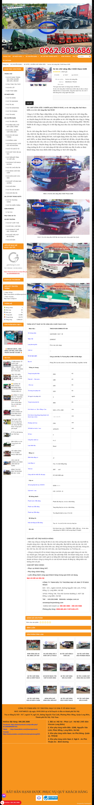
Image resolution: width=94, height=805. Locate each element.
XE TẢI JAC (10, 104)
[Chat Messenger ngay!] (4, 795)
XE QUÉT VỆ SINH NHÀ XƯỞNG (14, 182)
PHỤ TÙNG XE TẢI (10, 215)
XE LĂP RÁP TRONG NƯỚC (49, 56)
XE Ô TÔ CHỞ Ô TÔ (13, 148)
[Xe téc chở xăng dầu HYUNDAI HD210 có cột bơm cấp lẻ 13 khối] (83, 645)
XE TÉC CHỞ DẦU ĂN (13, 167)
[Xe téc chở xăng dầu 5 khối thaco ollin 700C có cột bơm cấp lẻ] (66, 690)
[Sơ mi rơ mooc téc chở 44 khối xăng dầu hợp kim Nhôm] (50, 667)
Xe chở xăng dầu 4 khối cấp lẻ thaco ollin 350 (50, 655)
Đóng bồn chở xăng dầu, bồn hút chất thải (50, 700)
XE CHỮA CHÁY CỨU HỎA (13, 177)
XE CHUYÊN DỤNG (31, 56)
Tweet (66, 75)
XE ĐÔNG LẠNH (12, 140)
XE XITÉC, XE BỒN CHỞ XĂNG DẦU (12, 131)
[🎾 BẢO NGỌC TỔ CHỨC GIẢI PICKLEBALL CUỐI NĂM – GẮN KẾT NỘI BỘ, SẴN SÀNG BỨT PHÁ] (7, 367)
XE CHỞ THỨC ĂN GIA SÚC (14, 153)
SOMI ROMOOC (66, 56)
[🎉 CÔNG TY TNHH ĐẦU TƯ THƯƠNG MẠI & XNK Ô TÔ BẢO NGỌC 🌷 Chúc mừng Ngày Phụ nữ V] (7, 401)
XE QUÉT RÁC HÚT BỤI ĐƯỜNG (13, 235)
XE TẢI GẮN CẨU (12, 121)
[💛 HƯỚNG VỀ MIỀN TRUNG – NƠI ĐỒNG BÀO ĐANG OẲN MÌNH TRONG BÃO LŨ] (7, 390)
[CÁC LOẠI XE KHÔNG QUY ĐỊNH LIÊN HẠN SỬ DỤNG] (7, 466)
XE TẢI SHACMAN (12, 101)
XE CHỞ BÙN (7, 60)
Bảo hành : (61, 84)
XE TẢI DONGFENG (13, 108)
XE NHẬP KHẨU (17, 56)
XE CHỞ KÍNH (11, 186)
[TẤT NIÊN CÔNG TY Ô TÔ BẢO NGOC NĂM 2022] (7, 457)
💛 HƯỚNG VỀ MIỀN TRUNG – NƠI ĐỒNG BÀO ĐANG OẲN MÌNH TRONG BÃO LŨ (16, 387)
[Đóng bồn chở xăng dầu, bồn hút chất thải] (50, 690)
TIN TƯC (9, 212)
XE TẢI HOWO (11, 98)
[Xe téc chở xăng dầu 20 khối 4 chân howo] (33, 690)
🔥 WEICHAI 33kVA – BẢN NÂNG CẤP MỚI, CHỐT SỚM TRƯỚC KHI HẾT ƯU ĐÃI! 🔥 (13, 350)
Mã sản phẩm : (59, 79)
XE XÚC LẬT (11, 87)
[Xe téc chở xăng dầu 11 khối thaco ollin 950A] (33, 667)
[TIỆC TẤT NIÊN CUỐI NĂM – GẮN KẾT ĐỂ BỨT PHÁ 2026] (7, 380)
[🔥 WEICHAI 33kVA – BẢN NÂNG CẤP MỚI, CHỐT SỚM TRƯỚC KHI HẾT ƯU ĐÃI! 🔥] (13, 337)
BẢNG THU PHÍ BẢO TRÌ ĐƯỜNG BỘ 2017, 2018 (16, 471)
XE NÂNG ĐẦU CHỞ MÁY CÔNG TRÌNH (13, 125)
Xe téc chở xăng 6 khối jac (66, 654)
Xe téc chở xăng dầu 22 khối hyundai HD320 (83, 700)
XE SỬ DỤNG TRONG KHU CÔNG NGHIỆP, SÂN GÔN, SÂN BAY (13, 79)
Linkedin (75, 75)
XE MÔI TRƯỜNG (9, 219)
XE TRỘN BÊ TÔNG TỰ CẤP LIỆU (13, 158)
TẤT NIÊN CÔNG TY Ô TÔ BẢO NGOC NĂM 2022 (16, 452)
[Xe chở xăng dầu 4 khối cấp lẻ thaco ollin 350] (50, 645)
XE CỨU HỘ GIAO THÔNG (12, 136)
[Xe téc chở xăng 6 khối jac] (66, 645)
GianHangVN (87, 803)
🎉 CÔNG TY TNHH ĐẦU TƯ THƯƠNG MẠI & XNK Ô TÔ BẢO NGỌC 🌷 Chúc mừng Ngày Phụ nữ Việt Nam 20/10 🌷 (17, 400)
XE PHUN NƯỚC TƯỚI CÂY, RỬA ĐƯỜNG (14, 144)
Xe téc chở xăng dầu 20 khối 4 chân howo (33, 700)
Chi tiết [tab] (29, 103)
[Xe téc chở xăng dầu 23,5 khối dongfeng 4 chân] (66, 667)
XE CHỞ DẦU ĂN (12, 193)
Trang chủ (7, 56)
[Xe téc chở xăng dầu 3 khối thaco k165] (39, 74)
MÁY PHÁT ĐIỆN (12, 91)
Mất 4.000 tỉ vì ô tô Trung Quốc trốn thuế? (16, 443)
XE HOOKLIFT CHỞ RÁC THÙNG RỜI (13, 230)
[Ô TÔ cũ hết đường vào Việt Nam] (7, 438)
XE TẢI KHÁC (11, 114)
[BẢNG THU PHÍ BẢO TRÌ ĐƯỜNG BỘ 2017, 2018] (7, 475)
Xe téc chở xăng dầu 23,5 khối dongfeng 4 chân (66, 677)
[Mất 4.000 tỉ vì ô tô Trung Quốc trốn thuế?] (7, 447)
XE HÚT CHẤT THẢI (13, 223)
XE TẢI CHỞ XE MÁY (13, 189)
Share (57, 75)
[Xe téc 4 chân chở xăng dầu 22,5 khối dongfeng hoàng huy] (83, 667)
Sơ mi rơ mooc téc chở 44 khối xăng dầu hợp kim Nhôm (50, 677)
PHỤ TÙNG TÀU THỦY (14, 84)
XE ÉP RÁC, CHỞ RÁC (14, 226)
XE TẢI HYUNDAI (12, 111)
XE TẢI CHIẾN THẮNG (13, 205)
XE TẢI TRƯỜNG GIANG (12, 201)
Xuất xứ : (61, 82)
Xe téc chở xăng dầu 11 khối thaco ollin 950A (33, 677)
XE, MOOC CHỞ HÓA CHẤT (13, 171)
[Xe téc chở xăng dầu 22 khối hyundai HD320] (83, 690)
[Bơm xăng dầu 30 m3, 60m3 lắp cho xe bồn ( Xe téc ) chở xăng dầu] (33, 645)
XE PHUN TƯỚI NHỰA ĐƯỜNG (14, 163)
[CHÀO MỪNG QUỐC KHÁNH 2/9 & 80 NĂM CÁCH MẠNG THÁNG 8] (7, 416)
